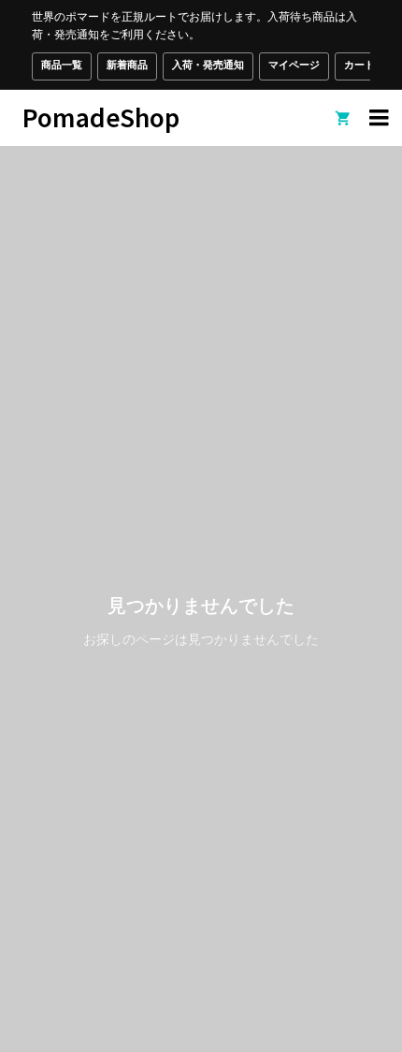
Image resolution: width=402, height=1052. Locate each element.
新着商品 (127, 64)
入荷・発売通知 (208, 64)
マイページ (294, 64)
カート (359, 64)
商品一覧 (61, 64)
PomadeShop (100, 116)
